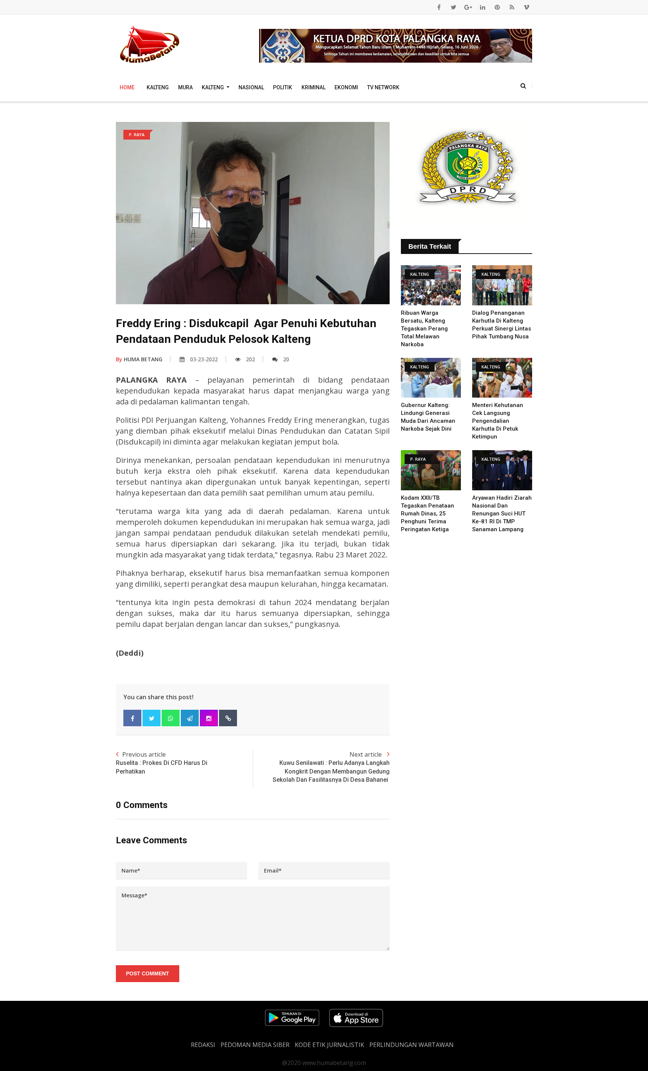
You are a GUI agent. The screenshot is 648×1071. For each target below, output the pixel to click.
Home (127, 87)
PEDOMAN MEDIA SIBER (255, 1045)
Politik (282, 87)
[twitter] (453, 7)
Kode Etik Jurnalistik (329, 1045)
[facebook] (438, 7)
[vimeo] (526, 7)
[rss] (512, 7)
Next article (331, 766)
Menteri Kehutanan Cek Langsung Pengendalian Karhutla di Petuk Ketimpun (497, 421)
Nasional (251, 87)
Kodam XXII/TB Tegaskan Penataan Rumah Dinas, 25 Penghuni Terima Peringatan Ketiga (427, 513)
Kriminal (314, 87)
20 (286, 359)
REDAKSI (203, 1045)
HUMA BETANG (139, 359)
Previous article (161, 762)
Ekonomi (346, 87)
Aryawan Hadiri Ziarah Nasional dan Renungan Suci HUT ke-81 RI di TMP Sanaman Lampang (502, 513)
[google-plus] (468, 7)
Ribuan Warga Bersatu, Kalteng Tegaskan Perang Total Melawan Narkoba (424, 328)
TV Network (383, 87)
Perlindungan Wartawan (411, 1045)
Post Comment (147, 973)
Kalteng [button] (213, 87)
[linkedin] (482, 7)
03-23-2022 (204, 359)
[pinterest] (497, 7)
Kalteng (158, 87)
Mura (185, 87)
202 (250, 359)
